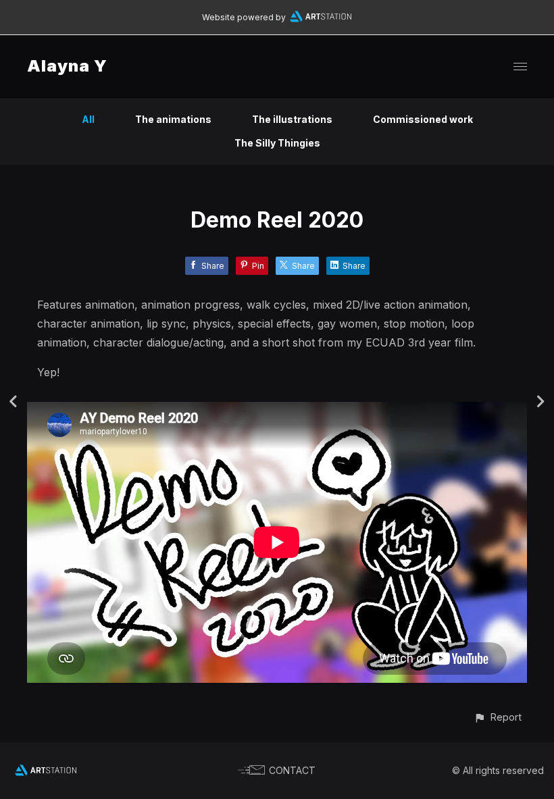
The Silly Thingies (277, 143)
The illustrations (292, 119)
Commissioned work (423, 119)
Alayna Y (67, 66)
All (88, 119)
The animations (173, 119)
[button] (497, 717)
